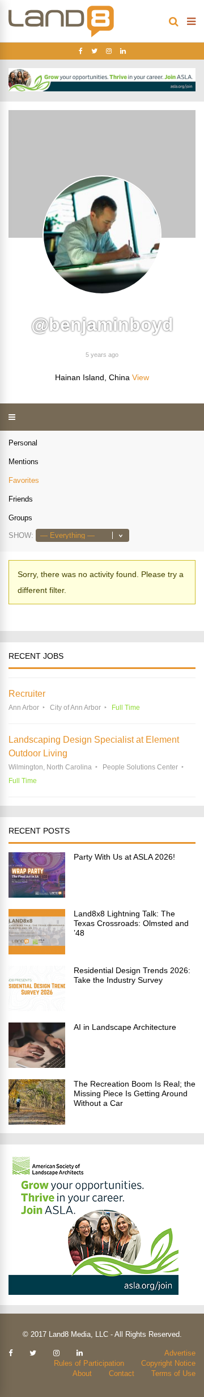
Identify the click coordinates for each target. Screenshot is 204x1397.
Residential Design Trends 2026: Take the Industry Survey (132, 975)
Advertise (180, 1353)
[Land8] (61, 35)
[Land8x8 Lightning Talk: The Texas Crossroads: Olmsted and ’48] (36, 951)
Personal (22, 443)
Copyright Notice (168, 1363)
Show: (20, 535)
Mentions (23, 461)
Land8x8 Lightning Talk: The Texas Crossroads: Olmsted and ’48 (131, 923)
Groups (20, 518)
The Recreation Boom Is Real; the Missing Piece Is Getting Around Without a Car (135, 1093)
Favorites (23, 480)
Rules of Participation (89, 1363)
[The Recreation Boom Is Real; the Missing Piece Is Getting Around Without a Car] (36, 1121)
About (82, 1373)
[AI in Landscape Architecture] (36, 1065)
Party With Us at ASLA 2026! (124, 856)
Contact (121, 1373)
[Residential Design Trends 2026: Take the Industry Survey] (36, 1008)
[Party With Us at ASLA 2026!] (36, 894)
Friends (20, 499)
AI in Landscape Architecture (125, 1027)
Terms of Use (173, 1373)
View (140, 377)
